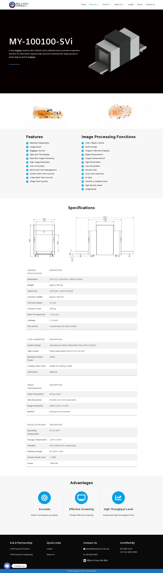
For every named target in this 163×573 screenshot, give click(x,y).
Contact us (150, 4)
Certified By (127, 543)
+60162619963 (91, 554)
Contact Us (90, 543)
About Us (118, 4)
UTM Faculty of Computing (21, 554)
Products (93, 4)
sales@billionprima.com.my (97, 549)
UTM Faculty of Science (20, 549)
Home (83, 4)
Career (140, 4)
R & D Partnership (21, 543)
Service (106, 4)
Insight (131, 4)
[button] (13, 111)
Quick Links (54, 543)
